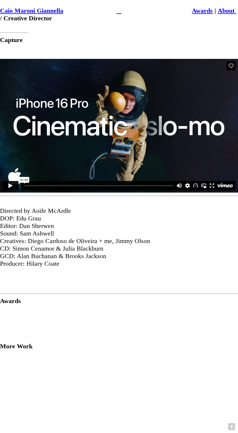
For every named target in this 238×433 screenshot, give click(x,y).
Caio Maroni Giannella (31, 10)
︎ (118, 10)
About (227, 10)
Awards (202, 10)
